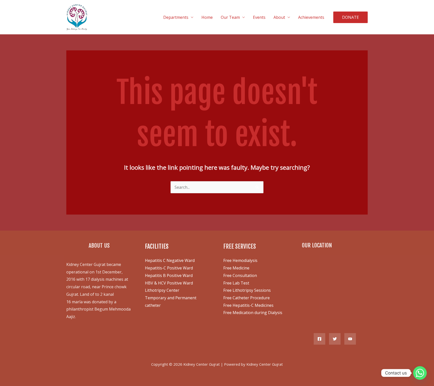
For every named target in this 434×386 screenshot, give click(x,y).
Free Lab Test (236, 283)
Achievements (311, 17)
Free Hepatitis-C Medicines (248, 305)
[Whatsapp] (420, 373)
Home (207, 17)
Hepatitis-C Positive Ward (169, 268)
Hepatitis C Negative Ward (170, 260)
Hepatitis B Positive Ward (169, 275)
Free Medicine (236, 268)
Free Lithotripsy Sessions (247, 290)
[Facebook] (319, 339)
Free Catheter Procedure (246, 298)
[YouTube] (350, 339)
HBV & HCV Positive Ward (169, 283)
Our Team (230, 17)
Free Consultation (240, 275)
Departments (175, 17)
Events (259, 17)
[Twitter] (335, 339)
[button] (350, 17)
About (279, 17)
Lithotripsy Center (162, 290)
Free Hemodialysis (240, 260)
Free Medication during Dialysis (252, 312)
